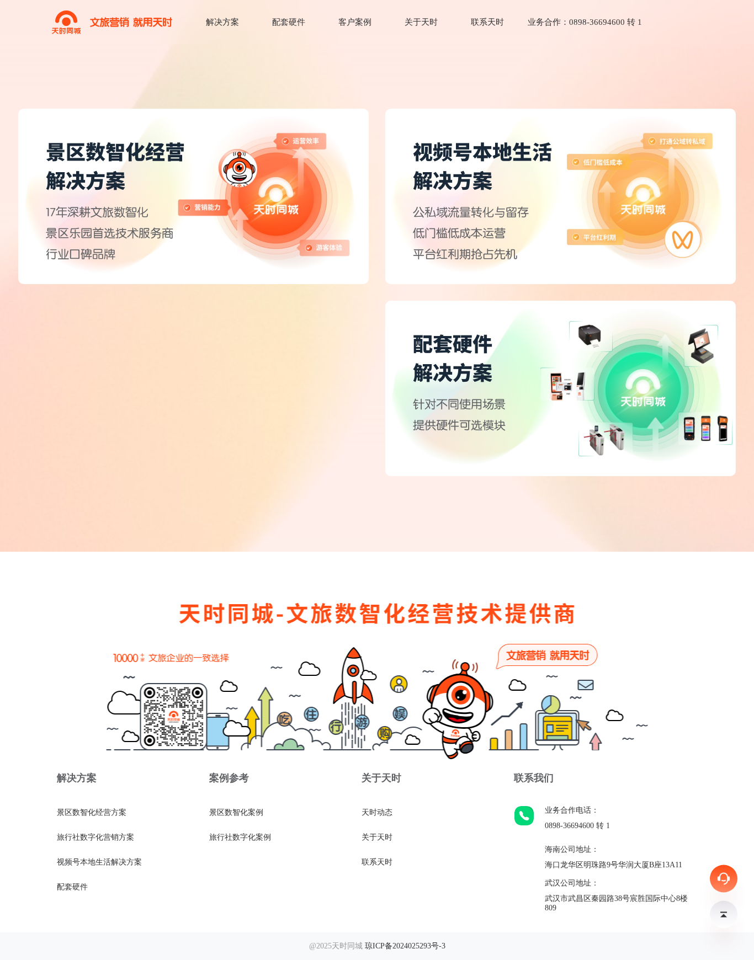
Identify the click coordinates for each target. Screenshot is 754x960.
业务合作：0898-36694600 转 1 (585, 22)
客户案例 (354, 22)
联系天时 (487, 22)
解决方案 (222, 22)
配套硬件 (288, 22)
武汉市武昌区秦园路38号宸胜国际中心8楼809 (616, 903)
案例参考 (229, 777)
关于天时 (421, 22)
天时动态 (377, 812)
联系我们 (534, 777)
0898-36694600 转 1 (577, 826)
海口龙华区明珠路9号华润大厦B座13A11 (613, 865)
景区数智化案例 (236, 812)
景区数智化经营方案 (91, 812)
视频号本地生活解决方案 (99, 862)
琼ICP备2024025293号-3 (405, 946)
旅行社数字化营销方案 (95, 837)
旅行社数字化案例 (240, 837)
